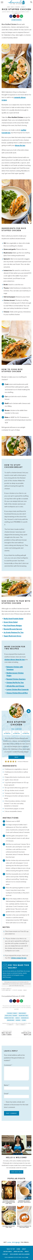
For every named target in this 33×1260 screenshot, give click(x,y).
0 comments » (16, 13)
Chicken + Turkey (12, 1013)
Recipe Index (8, 1251)
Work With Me (18, 1251)
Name (6, 1085)
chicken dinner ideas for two (14, 659)
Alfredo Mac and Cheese (15, 686)
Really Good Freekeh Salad (13, 618)
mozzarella (24, 1017)
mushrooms (10, 1020)
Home (18, 1249)
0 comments (10, 1024)
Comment (8, 1065)
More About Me (16, 1171)
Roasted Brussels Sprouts (13, 629)
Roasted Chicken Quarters (15, 679)
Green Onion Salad (11, 622)
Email (6, 1093)
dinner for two (20, 145)
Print (16, 757)
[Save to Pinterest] (18, 16)
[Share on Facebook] (11, 16)
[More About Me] (16, 1145)
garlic (17, 1017)
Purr (26, 1257)
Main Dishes (22, 1013)
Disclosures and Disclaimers (20, 1254)
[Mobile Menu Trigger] (2, 2)
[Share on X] (14, 16)
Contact (5, 1254)
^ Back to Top (10, 1249)
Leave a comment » (21, 1024)
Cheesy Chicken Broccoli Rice (17, 693)
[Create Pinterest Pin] (29, 711)
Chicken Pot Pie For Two (15, 682)
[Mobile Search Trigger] (30, 2)
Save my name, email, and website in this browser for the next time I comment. (16, 1104)
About (24, 1249)
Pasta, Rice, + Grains (11, 1015)
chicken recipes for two (18, 958)
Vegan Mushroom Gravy (12, 636)
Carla (8, 11)
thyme (24, 1020)
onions (18, 1020)
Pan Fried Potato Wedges (13, 625)
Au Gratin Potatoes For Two (13, 632)
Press (27, 1251)
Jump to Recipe (17, 19)
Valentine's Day (23, 1015)
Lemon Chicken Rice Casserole (17, 689)
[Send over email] (21, 16)
